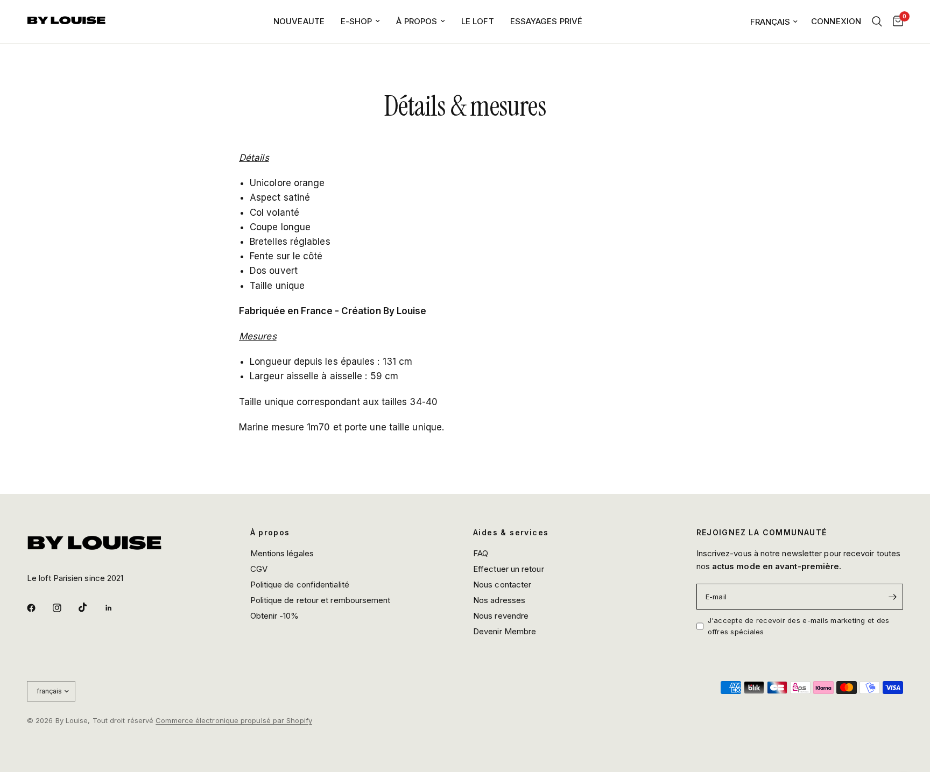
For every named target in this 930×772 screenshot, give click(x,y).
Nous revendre (501, 616)
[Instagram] (64, 608)
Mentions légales (282, 553)
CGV (258, 569)
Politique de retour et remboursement (320, 600)
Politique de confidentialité (299, 584)
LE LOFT (477, 21)
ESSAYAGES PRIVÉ (546, 21)
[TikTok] (90, 607)
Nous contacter (502, 584)
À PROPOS (416, 21)
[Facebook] (39, 608)
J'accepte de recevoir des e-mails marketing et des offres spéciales (799, 626)
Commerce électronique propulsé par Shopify (234, 720)
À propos (270, 532)
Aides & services (510, 532)
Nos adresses (499, 600)
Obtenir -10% (274, 616)
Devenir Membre (504, 631)
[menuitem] (299, 21)
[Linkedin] (116, 608)
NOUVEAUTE (299, 21)
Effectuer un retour (508, 569)
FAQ (480, 553)
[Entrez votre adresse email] (892, 597)
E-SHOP (356, 21)
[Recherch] (876, 21)
